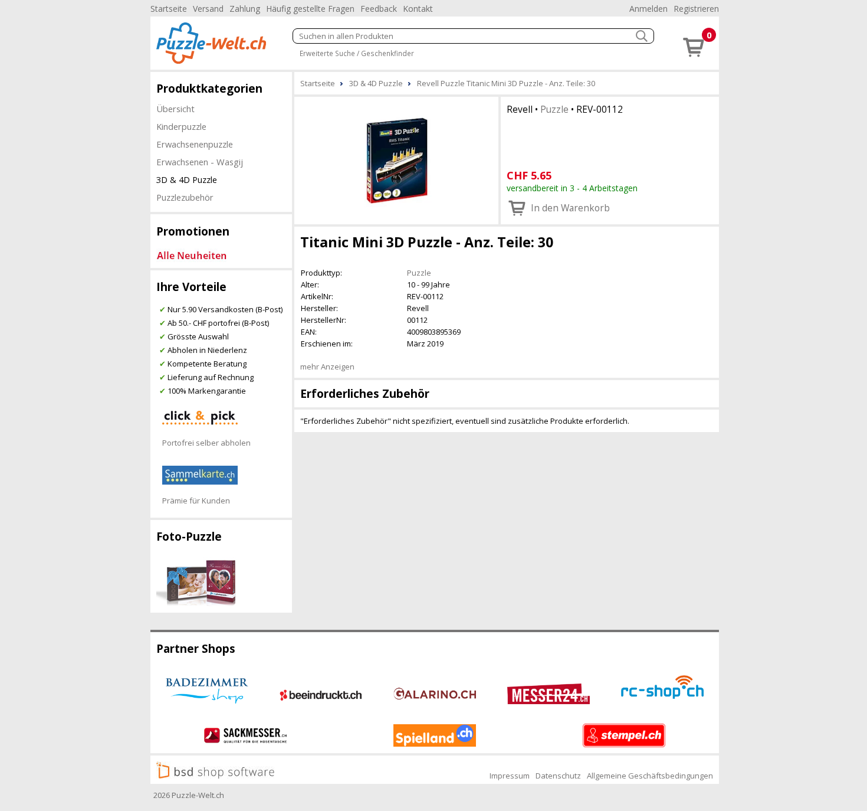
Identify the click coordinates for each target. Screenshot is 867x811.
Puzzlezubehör (185, 197)
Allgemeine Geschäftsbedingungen (650, 775)
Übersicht (175, 109)
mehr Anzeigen (327, 366)
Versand (208, 8)
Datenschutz (558, 775)
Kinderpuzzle (181, 126)
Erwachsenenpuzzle (194, 144)
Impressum (510, 775)
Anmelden (648, 8)
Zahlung (244, 8)
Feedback (378, 8)
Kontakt (418, 8)
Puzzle (554, 109)
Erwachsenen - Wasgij (199, 162)
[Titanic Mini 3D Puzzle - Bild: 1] (396, 159)
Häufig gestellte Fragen (310, 8)
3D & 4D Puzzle (186, 179)
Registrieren (696, 8)
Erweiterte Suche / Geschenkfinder (357, 53)
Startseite (168, 8)
